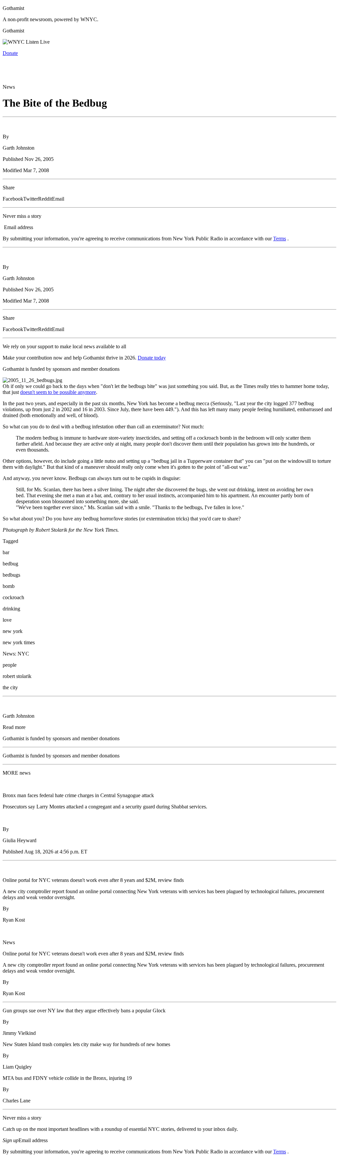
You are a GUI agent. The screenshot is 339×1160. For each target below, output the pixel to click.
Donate (10, 53)
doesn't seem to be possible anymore (58, 392)
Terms (279, 238)
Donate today (152, 358)
